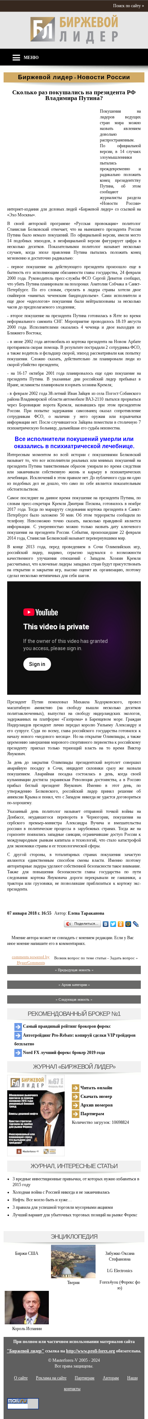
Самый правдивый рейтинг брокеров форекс (66, 1026)
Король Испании (27, 1328)
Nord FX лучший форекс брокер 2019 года (63, 1052)
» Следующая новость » (74, 999)
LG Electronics (120, 1270)
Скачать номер (95, 1096)
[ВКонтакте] (106, 924)
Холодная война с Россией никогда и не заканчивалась (61, 1192)
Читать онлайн (95, 1087)
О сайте (21, 1377)
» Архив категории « (74, 985)
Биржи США (26, 1253)
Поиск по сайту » (128, 5)
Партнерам (91, 1113)
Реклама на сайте (51, 1377)
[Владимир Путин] (52, 198)
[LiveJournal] (136, 924)
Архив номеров (96, 1105)
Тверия (73, 1282)
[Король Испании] (27, 1322)
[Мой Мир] (128, 924)
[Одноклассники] (121, 924)
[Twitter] (113, 924)
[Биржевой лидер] (74, 42)
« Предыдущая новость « (74, 970)
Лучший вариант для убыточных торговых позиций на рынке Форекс (75, 1214)
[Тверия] (73, 1276)
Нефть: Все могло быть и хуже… (42, 1199)
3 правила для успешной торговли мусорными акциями (63, 1207)
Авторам (111, 1377)
